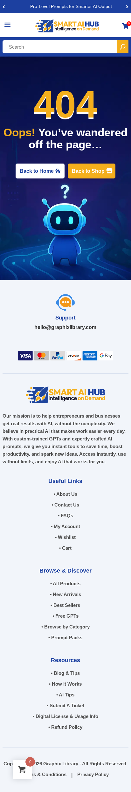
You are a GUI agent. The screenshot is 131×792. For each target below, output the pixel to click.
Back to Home (37, 171)
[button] (127, 6)
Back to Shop (88, 171)
